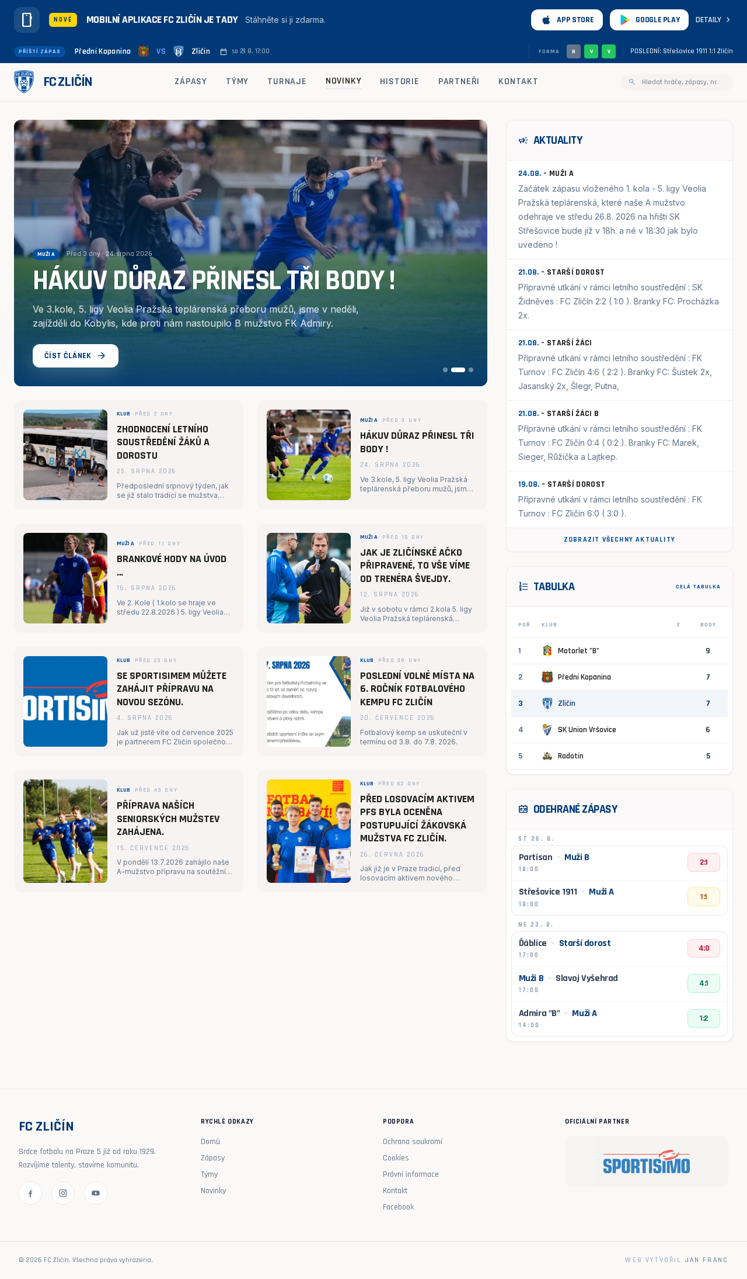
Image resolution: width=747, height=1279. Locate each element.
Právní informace (411, 1174)
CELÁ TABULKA (698, 586)
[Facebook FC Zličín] (30, 1193)
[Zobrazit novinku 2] (458, 370)
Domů (210, 1141)
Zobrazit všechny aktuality (619, 539)
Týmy (237, 81)
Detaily (714, 20)
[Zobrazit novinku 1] (445, 370)
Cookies (396, 1158)
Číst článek (75, 355)
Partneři (459, 81)
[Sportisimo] (646, 1161)
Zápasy (190, 81)
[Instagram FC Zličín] (63, 1193)
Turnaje (287, 81)
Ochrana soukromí (412, 1141)
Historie (399, 81)
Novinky (344, 81)
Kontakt (518, 81)
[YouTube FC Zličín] (95, 1193)
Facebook (398, 1207)
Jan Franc (706, 1260)
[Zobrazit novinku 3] (471, 370)
